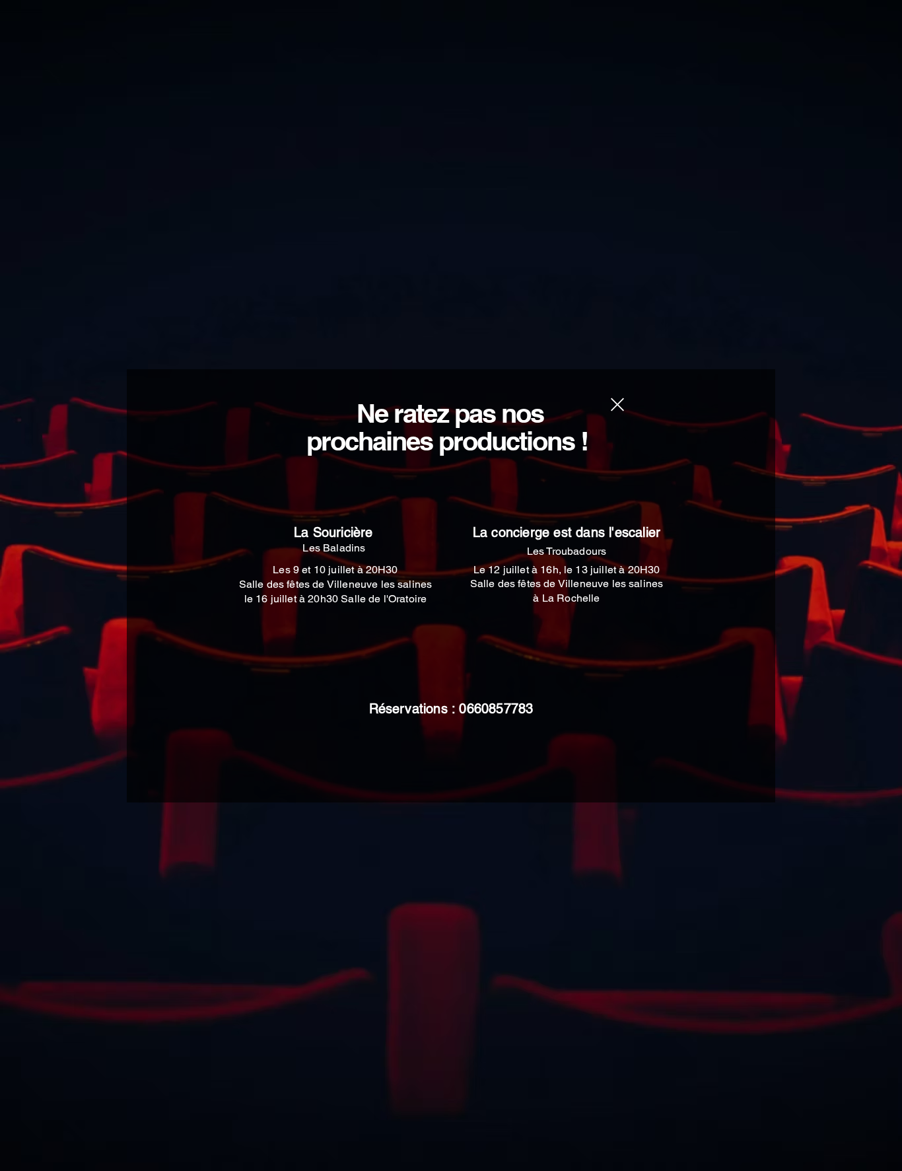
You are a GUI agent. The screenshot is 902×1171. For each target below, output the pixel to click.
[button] (617, 404)
